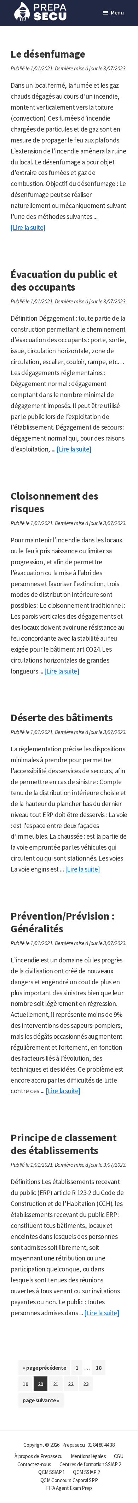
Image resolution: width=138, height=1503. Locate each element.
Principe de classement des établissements (63, 1144)
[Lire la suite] (28, 227)
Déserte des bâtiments (62, 717)
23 (88, 1385)
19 (27, 1385)
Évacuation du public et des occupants (64, 280)
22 (72, 1385)
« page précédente (44, 1369)
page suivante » (40, 1402)
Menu (117, 12)
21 (58, 1385)
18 (100, 1369)
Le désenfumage (48, 53)
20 (42, 1385)
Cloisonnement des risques (54, 502)
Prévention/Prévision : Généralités (62, 922)
